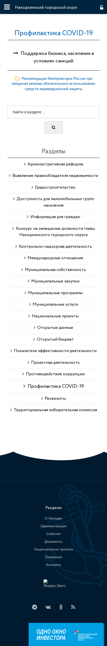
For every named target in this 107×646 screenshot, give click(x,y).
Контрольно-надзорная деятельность (54, 247)
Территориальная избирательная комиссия (54, 410)
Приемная (53, 557)
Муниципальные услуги (54, 304)
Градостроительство (54, 187)
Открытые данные (54, 328)
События (53, 534)
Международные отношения (54, 258)
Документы (53, 541)
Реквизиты (54, 398)
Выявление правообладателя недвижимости (54, 176)
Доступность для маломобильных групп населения (54, 202)
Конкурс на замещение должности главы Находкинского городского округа (54, 232)
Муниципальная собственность (54, 270)
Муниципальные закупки (54, 281)
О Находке (53, 518)
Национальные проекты (54, 316)
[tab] (53, 84)
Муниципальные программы (54, 293)
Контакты (53, 565)
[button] (53, 83)
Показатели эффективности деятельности (54, 351)
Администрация (53, 526)
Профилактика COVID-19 (53, 33)
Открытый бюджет (54, 339)
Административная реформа (54, 164)
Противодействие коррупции (54, 374)
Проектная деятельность (54, 363)
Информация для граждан (54, 217)
